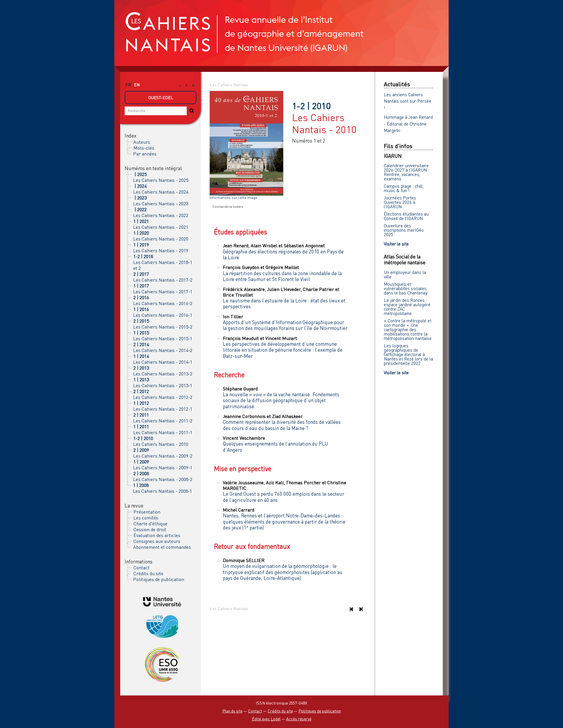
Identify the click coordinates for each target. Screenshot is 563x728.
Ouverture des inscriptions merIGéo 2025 (404, 230)
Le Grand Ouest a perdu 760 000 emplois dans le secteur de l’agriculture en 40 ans (283, 497)
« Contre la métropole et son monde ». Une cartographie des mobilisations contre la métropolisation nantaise (408, 329)
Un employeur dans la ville (405, 274)
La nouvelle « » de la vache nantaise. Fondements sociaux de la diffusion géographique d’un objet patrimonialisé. (281, 400)
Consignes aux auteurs (156, 541)
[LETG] (162, 625)
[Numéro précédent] (351, 609)
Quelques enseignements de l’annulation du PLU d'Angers (275, 447)
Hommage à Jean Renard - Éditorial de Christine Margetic (408, 123)
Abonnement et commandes (162, 547)
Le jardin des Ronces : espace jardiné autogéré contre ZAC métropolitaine (407, 306)
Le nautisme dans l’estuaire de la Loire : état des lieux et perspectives (284, 303)
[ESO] (162, 664)
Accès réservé (298, 718)
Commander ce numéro (227, 206)
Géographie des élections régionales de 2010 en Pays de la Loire (283, 254)
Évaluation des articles (156, 535)
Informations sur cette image (233, 197)
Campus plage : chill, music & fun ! (403, 188)
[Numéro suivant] (361, 609)
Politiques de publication (158, 579)
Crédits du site (148, 573)
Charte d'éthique (150, 523)
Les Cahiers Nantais (229, 84)
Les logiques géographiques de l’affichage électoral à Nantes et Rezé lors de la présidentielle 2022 (408, 354)
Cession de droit (149, 529)
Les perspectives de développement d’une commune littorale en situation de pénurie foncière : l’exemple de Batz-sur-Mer (282, 350)
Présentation (146, 512)
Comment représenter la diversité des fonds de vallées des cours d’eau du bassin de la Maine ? (282, 425)
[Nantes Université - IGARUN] (162, 601)
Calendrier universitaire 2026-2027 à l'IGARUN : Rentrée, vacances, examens (406, 172)
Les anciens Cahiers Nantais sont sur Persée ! (407, 101)
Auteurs (141, 142)
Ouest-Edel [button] (160, 97)
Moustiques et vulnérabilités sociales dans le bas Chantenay (406, 288)
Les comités (145, 518)
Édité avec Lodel (266, 718)
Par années (145, 154)
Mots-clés (143, 148)
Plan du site (232, 710)
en (137, 84)
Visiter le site (396, 243)
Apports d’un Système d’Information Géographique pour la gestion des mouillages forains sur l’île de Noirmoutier (285, 325)
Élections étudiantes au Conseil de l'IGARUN (406, 216)
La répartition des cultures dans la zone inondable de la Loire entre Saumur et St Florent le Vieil (282, 276)
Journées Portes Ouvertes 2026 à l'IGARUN (400, 202)
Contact (141, 567)
